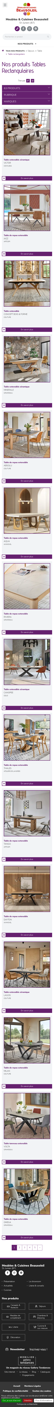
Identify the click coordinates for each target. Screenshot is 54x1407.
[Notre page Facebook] (23, 28)
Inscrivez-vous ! (38, 1349)
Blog (34, 1372)
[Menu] (5, 4)
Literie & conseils (36, 1286)
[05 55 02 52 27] (17, 28)
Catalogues (45, 1372)
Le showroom (35, 1281)
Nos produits (25, 44)
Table (39, 51)
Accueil (16, 1386)
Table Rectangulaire (16, 54)
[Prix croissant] (28, 80)
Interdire (27, 1401)
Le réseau (23, 1372)
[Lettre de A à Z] (32, 80)
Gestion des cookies (41, 1391)
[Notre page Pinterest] (35, 28)
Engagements (28, 1375)
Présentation (9, 1281)
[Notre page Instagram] (29, 28)
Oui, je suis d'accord (11, 1401)
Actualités (8, 1286)
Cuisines (7, 1290)
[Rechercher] (48, 37)
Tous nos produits (15, 51)
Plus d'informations (43, 1401)
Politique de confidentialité (15, 1391)
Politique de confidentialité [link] (27, 1404)
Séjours (31, 51)
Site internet (9, 1372)
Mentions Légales (32, 1386)
